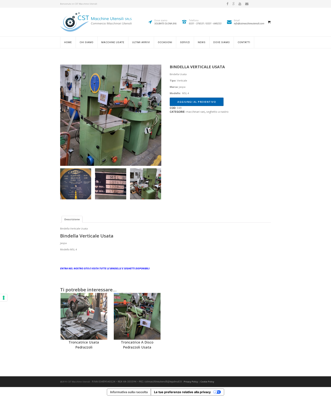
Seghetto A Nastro (217, 111)
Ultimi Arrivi (141, 42)
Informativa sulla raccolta (129, 392)
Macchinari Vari (195, 111)
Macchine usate (112, 42)
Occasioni (165, 42)
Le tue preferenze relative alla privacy (182, 392)
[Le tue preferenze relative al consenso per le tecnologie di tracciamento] (3, 297)
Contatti (244, 42)
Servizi (185, 42)
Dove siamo (221, 42)
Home (68, 42)
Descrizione (72, 219)
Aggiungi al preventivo (196, 102)
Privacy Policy (191, 381)
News (202, 42)
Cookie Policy (207, 381)
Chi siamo (86, 42)
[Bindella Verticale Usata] (110, 115)
